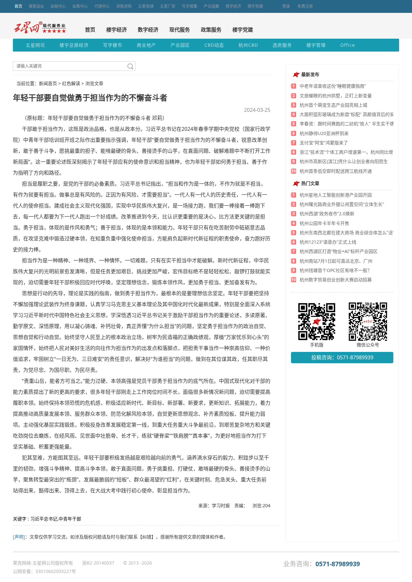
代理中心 (102, 6)
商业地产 (146, 45)
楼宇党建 (255, 6)
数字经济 (148, 29)
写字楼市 (112, 45)
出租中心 (58, 6)
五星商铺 (146, 6)
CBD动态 (214, 45)
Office (347, 45)
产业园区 (180, 45)
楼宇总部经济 (74, 45)
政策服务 (211, 29)
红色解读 (71, 83)
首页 (18, 6)
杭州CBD (248, 45)
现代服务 (179, 29)
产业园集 (211, 6)
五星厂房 (167, 6)
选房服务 (282, 45)
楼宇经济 (233, 6)
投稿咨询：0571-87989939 (342, 357)
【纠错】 (147, 537)
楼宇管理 (316, 45)
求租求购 (124, 6)
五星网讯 (35, 45)
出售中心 (80, 6)
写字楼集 (189, 6)
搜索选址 (36, 6)
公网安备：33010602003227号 (44, 571)
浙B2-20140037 (98, 563)
